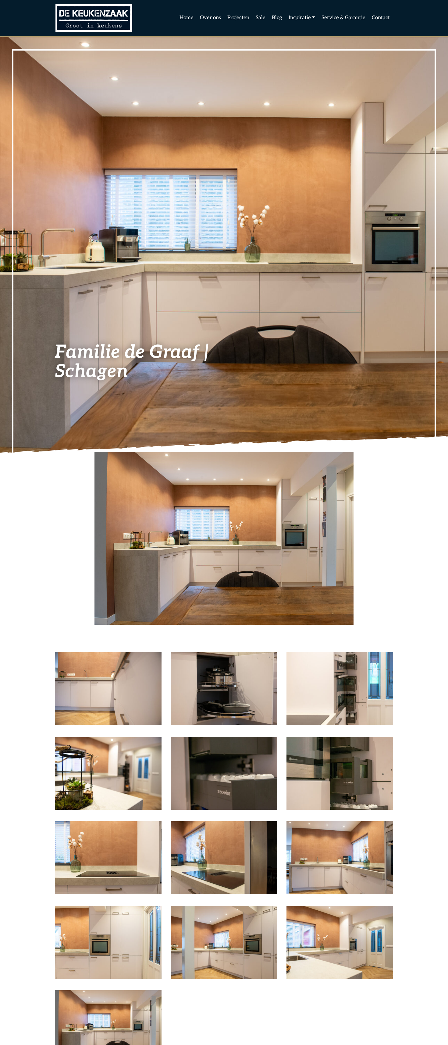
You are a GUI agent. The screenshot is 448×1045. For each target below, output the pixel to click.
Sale (260, 18)
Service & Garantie (343, 18)
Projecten (238, 18)
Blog (277, 18)
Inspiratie (300, 18)
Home (187, 18)
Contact (381, 18)
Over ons (210, 18)
